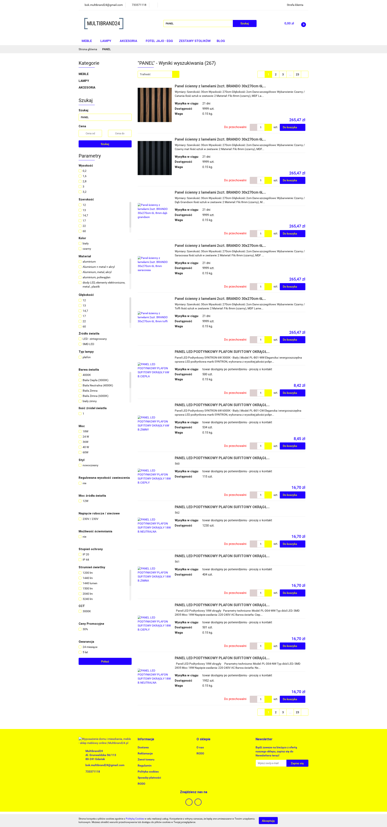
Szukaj (105, 144)
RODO (141, 783)
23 (297, 74)
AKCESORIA (129, 41)
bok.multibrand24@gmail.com (104, 765)
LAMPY (106, 41)
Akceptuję (268, 820)
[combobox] (158, 74)
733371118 (92, 771)
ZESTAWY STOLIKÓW (195, 41)
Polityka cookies (148, 771)
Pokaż (105, 661)
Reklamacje (145, 753)
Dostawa (143, 747)
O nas (200, 747)
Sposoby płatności (149, 777)
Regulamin (145, 765)
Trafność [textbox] (145, 74)
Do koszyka (290, 127)
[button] (146, 739)
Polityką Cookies (135, 818)
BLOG (221, 41)
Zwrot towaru (146, 759)
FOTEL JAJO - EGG (159, 41)
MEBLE (87, 41)
